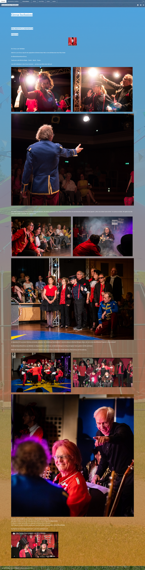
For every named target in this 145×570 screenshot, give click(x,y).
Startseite (3, 1)
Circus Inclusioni (25, 1)
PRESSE (14, 34)
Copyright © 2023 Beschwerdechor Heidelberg (10, 568)
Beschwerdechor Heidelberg (13, 1)
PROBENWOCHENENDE (22, 28)
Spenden (54, 1)
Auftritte (34, 1)
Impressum (21, 568)
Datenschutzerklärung (28, 568)
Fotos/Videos (41, 1)
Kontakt (48, 1)
